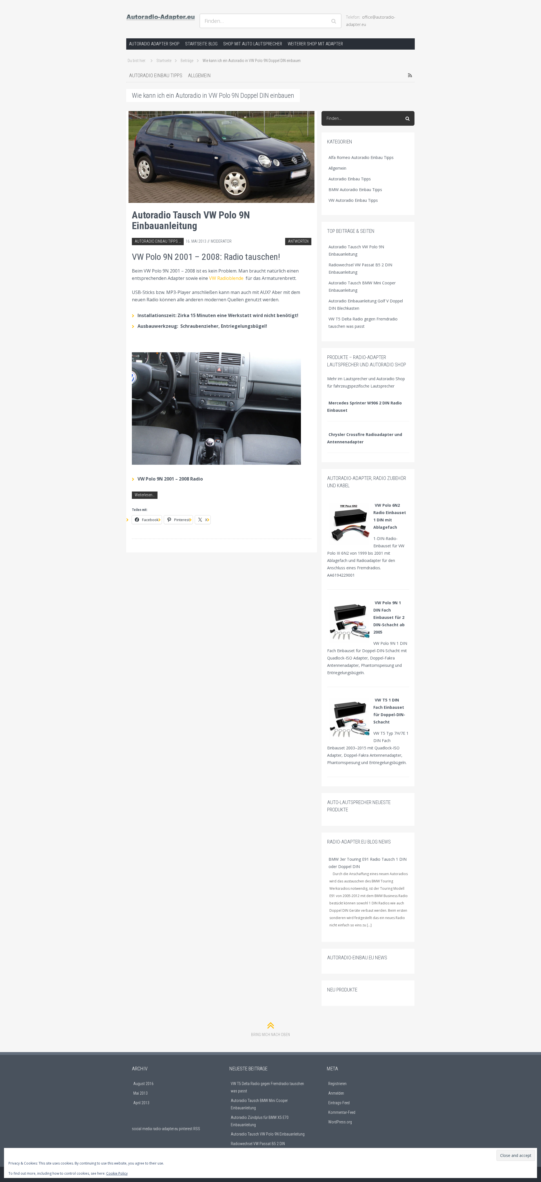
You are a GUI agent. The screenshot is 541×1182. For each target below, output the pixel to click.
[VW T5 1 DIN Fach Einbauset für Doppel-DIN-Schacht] (349, 718)
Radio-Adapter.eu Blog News (359, 842)
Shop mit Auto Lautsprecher (252, 44)
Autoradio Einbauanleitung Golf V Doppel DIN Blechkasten (366, 304)
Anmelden (336, 1093)
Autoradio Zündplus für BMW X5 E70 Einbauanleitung (260, 1121)
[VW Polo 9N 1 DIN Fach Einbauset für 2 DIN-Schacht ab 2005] (349, 621)
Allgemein (199, 75)
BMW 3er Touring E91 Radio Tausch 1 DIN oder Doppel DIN (368, 862)
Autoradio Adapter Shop (154, 44)
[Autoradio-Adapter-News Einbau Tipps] (160, 15)
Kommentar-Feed (341, 1112)
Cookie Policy (117, 1173)
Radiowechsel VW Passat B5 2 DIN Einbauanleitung (360, 268)
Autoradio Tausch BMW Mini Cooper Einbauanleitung (362, 286)
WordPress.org (340, 1122)
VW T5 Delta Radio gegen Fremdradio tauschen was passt (363, 322)
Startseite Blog (201, 44)
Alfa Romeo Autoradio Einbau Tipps (361, 157)
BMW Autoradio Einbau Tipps (355, 189)
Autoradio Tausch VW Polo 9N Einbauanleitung (191, 220)
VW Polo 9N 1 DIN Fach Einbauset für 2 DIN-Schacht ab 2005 (389, 617)
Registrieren (337, 1083)
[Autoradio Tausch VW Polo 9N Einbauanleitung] (221, 157)
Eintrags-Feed (339, 1103)
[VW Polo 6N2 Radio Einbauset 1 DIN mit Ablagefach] (349, 523)
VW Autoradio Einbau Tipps (353, 200)
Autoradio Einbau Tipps (155, 75)
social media (142, 1128)
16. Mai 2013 (196, 241)
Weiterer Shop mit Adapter (315, 44)
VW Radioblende (226, 278)
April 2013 (141, 1103)
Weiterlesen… (145, 495)
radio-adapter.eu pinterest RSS (176, 1128)
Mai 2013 (140, 1093)
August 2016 (143, 1083)
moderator (221, 241)
